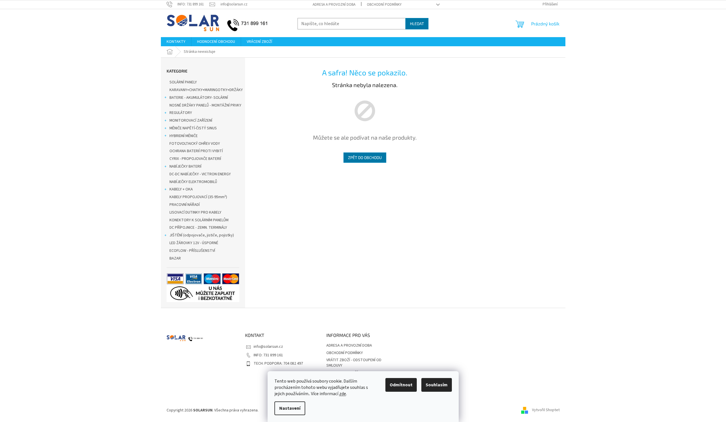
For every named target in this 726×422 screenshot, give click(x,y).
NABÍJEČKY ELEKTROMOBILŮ (193, 182)
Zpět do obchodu (365, 157)
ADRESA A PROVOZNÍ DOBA (334, 4)
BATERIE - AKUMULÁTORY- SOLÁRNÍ (198, 98)
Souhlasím (437, 385)
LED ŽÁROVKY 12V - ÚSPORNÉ (193, 243)
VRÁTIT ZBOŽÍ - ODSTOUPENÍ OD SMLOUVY (353, 362)
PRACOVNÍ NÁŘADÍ (184, 205)
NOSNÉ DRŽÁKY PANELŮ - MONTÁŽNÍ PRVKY (205, 105)
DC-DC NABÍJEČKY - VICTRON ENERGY (200, 174)
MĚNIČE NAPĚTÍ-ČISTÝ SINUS (193, 128)
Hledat (417, 23)
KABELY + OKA (181, 189)
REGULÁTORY (180, 113)
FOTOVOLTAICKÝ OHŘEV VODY (194, 143)
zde (342, 394)
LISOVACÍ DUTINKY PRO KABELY (195, 212)
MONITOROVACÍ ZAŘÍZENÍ (190, 120)
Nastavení (289, 408)
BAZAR (175, 258)
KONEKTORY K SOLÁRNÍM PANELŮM (198, 220)
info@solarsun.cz (268, 346)
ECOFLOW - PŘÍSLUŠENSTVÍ (192, 251)
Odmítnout (401, 385)
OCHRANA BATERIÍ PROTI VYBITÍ (196, 151)
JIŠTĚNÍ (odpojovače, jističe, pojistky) (201, 235)
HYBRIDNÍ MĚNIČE (183, 136)
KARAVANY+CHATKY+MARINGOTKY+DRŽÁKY (206, 90)
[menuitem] (176, 41)
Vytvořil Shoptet (546, 410)
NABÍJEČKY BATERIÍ (185, 166)
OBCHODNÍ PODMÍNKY (384, 4)
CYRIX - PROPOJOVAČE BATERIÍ (195, 159)
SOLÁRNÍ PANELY (183, 82)
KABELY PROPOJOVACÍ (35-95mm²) (198, 197)
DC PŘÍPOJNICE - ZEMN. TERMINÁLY (198, 227)
